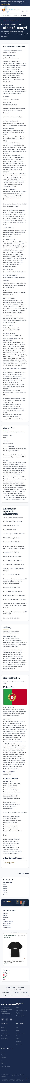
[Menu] (27, 11)
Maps (4, 884)
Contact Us (4, 1030)
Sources (18, 1041)
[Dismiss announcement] (28, 3)
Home (2, 15)
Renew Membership (21, 1010)
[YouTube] (11, 1019)
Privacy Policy (5, 1033)
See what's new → (6, 4)
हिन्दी (6, 977)
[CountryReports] (10, 9)
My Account (19, 1013)
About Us (3, 1027)
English (3, 1052)
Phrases (5, 894)
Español (7, 973)
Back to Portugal (24, 873)
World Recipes (7, 927)
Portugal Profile (7, 882)
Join (17, 1007)
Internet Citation (14, 995)
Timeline (5, 892)
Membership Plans (21, 1015)
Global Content (7, 923)
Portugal (15, 15)
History (5, 890)
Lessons (16, 992)
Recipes (5, 886)
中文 (6, 975)
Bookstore (5, 917)
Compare (21, 987)
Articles (5, 915)
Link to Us (18, 1044)
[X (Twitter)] (6, 1019)
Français (7, 979)
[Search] (22, 11)
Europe (9, 15)
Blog (4, 919)
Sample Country (20, 1033)
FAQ (17, 1027)
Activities (5, 913)
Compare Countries (8, 921)
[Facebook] (2, 1019)
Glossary (26, 995)
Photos (5, 888)
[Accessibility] (26, 1079)
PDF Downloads (5, 1066)
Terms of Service (5, 1036)
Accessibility (4, 1038)
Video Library (6, 925)
